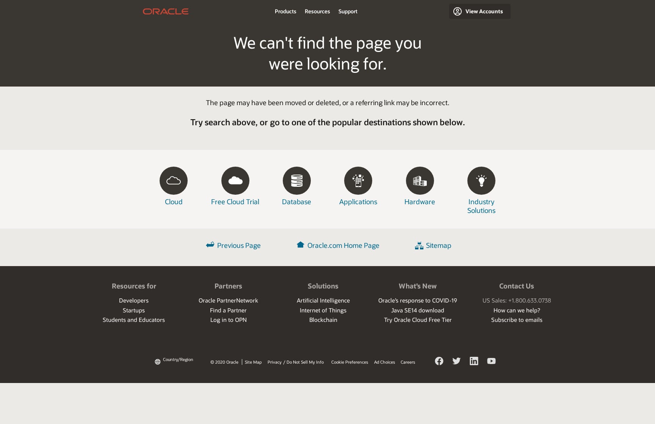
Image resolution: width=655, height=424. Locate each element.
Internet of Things (323, 310)
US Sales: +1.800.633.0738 (517, 300)
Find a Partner (228, 310)
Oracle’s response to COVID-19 (417, 300)
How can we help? (517, 310)
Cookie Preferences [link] (349, 362)
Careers (408, 362)
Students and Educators (134, 319)
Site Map (253, 362)
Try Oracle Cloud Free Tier (418, 319)
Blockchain (323, 319)
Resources (317, 11)
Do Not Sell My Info (305, 362)
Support (347, 11)
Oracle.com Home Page (343, 245)
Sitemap (438, 245)
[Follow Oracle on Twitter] (456, 362)
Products (285, 11)
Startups (134, 310)
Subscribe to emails (516, 319)
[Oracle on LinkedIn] (474, 362)
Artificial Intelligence (323, 300)
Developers (134, 300)
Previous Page (239, 245)
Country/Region (178, 359)
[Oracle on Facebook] (439, 362)
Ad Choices (384, 362)
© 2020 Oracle (224, 362)
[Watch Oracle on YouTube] (491, 362)
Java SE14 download (417, 310)
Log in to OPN (228, 319)
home (166, 11)
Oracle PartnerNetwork (228, 300)
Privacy (275, 362)
